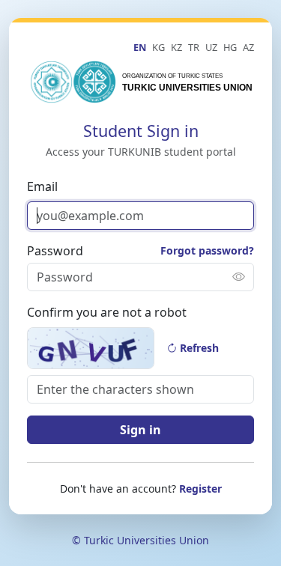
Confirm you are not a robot (107, 312)
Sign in (140, 430)
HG (230, 47)
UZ (211, 47)
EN (139, 47)
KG (158, 47)
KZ (176, 47)
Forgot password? (207, 250)
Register (200, 488)
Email (42, 186)
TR (193, 47)
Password (55, 251)
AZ (248, 47)
